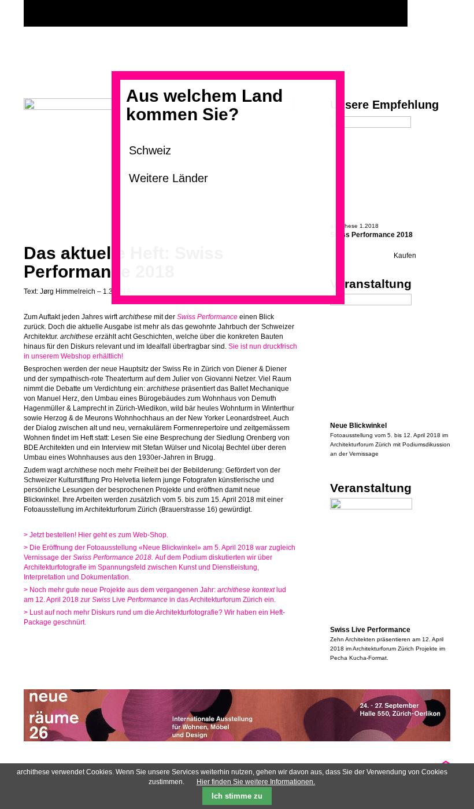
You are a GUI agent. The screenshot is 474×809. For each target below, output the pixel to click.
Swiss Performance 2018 (371, 235)
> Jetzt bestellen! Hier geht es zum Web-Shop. (96, 535)
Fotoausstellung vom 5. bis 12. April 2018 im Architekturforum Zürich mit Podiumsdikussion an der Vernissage (390, 444)
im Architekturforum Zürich (380, 648)
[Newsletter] (438, 13)
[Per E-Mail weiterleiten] (64, 645)
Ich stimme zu (237, 796)
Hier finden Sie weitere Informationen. (256, 782)
